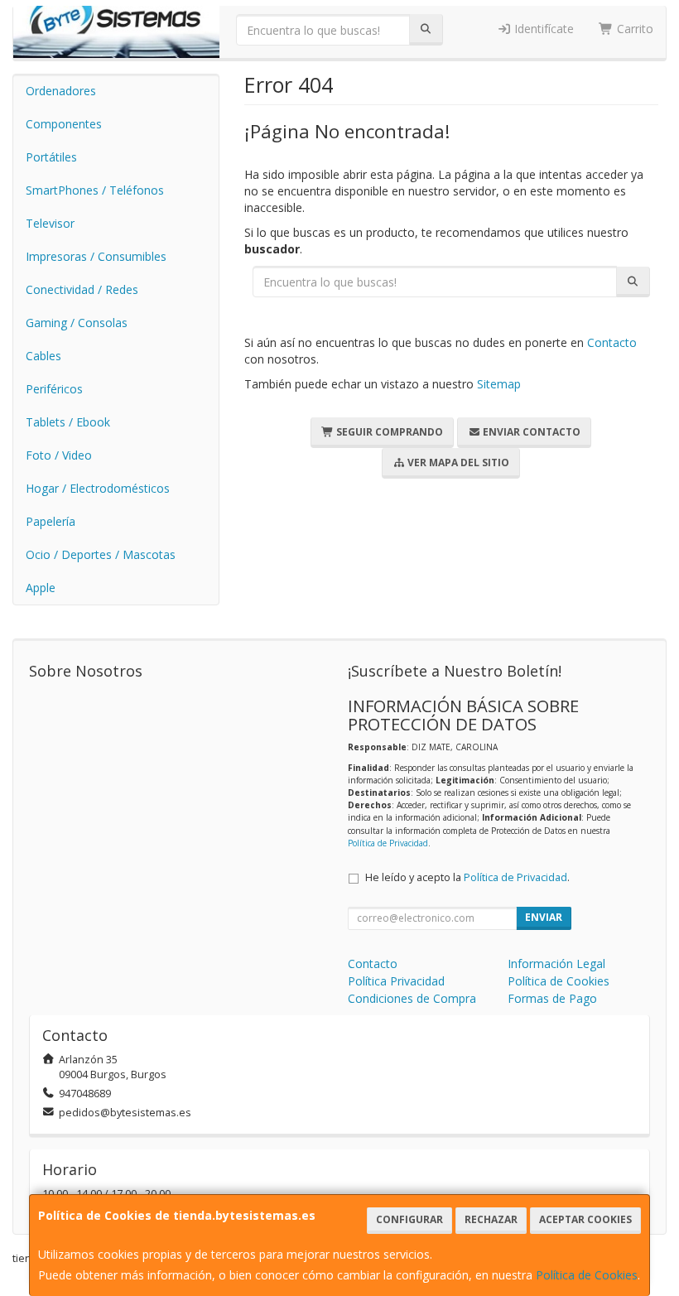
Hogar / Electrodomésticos (98, 488)
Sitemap (499, 384)
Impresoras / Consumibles (96, 256)
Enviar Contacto (530, 432)
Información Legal (556, 963)
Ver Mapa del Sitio (457, 462)
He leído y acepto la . (467, 877)
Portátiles (51, 157)
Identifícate (542, 28)
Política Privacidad (396, 981)
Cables (43, 356)
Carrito (633, 28)
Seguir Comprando (388, 432)
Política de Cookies (587, 1275)
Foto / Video (59, 455)
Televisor (50, 223)
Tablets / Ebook (68, 422)
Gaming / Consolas (77, 322)
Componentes (64, 124)
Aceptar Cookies (585, 1219)
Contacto (612, 342)
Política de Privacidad (388, 843)
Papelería (50, 521)
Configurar (409, 1219)
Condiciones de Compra (412, 998)
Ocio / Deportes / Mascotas (101, 554)
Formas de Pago (552, 998)
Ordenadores (61, 91)
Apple (40, 587)
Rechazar (491, 1219)
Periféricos (54, 389)
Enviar (543, 917)
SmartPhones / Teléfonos (95, 190)
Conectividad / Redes (82, 289)
